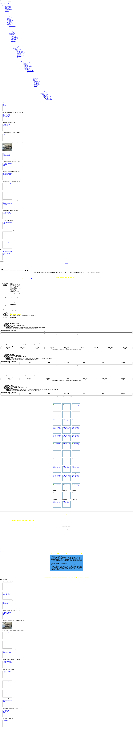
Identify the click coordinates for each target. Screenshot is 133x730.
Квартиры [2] (15, 47)
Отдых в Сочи (3, 266)
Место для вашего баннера (7, 251)
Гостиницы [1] (13, 39)
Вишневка (42, 93)
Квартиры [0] (13, 41)
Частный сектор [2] (12, 26)
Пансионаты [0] (11, 34)
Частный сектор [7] (10, 16)
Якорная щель (23, 61)
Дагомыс (33, 80)
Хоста (12, 44)
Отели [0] (6, 10)
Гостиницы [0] (7, 8)
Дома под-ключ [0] (20, 55)
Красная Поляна (41, 90)
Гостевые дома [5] (14, 36)
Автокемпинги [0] (10, 23)
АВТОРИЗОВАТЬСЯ (72, 574)
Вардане (16, 50)
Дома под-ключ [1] (24, 60)
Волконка (25, 64)
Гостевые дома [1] (24, 59)
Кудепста (14, 48)
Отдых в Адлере (9, 266)
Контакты (66, 263)
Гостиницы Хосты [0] (17, 45)
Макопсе (35, 86)
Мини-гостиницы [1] (14, 37)
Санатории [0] (9, 22)
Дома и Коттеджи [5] (10, 20)
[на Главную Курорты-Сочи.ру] (3, 0)
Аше (30, 77)
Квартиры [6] (11, 30)
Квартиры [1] (19, 56)
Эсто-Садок (46, 97)
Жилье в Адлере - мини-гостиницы (19, 266)
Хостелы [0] (9, 24)
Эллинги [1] (11, 31)
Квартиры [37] (9, 19)
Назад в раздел (3, 551)
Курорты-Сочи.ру (31, 278)
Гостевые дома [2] (8, 6)
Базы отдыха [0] (9, 21)
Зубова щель (19, 57)
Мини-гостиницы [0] (8, 9)
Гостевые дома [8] (10, 14)
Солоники (27, 69)
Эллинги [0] (27, 67)
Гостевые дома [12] (12, 27)
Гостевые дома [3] (16, 46)
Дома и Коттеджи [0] (8, 12)
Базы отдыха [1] (11, 32)
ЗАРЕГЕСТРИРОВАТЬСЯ (62, 574)
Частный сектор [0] (8, 7)
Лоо (9, 35)
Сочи (3, 5)
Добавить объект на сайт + (5, 3)
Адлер (6, 13)
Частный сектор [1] (30, 71)
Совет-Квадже (44, 95)
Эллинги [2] (13, 42)
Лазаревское (9, 25)
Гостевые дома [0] (18, 49)
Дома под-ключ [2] (12, 33)
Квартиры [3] (7, 11)
